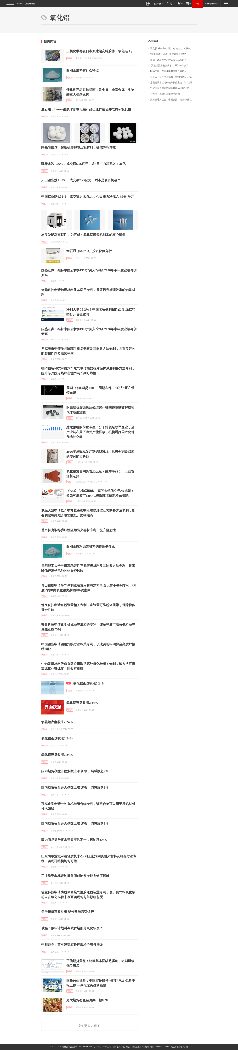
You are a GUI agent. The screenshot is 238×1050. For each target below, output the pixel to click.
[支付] (180, 3)
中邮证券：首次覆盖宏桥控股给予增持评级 (72, 944)
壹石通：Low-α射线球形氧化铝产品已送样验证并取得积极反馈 (86, 109)
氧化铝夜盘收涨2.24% (89, 683)
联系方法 (107, 1047)
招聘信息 (116, 1047)
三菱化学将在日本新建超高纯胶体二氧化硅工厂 (100, 51)
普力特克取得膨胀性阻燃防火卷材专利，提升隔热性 (78, 530)
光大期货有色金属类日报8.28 (87, 1000)
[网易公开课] (158, 3)
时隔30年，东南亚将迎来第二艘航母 (168, 71)
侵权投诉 (184, 1047)
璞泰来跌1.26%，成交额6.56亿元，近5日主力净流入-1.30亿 (83, 163)
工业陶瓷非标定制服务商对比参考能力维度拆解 (75, 876)
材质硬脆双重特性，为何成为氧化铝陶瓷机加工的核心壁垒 (83, 234)
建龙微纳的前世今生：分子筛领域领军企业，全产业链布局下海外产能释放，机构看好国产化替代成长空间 (100, 432)
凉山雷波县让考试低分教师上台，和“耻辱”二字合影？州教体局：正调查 (173, 82)
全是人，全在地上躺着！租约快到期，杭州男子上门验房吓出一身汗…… (173, 77)
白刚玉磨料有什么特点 (82, 70)
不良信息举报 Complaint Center (155, 1047)
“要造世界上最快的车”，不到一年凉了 (169, 65)
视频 (70, 691)
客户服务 (126, 1047)
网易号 (70, 58)
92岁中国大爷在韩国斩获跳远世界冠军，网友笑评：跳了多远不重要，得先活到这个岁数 (173, 88)
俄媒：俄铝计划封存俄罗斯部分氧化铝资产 (72, 928)
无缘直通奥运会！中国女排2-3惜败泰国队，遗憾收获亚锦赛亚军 (173, 99)
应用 (19, 3)
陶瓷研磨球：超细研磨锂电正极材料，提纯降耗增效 (78, 147)
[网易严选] (170, 3)
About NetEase (85, 1047)
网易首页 (10, 3)
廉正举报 (175, 1047)
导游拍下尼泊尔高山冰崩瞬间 (165, 94)
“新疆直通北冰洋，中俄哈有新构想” (168, 54)
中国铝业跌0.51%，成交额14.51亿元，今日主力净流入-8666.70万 (87, 196)
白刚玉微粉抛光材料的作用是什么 (90, 546)
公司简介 (97, 1047)
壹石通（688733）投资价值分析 (89, 251)
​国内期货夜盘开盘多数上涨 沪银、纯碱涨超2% (74, 771)
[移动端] (148, 3)
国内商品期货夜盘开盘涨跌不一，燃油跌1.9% (74, 840)
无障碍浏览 (30, 3)
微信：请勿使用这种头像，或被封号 (168, 60)
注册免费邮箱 (211, 3)
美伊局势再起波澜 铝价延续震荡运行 (67, 912)
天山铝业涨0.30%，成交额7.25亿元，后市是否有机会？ (81, 180)
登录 (198, 3)
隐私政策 (136, 1047)
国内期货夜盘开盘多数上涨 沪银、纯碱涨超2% (74, 787)
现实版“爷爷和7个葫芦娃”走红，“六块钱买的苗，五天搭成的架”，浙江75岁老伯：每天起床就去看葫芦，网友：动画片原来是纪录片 (173, 48)
